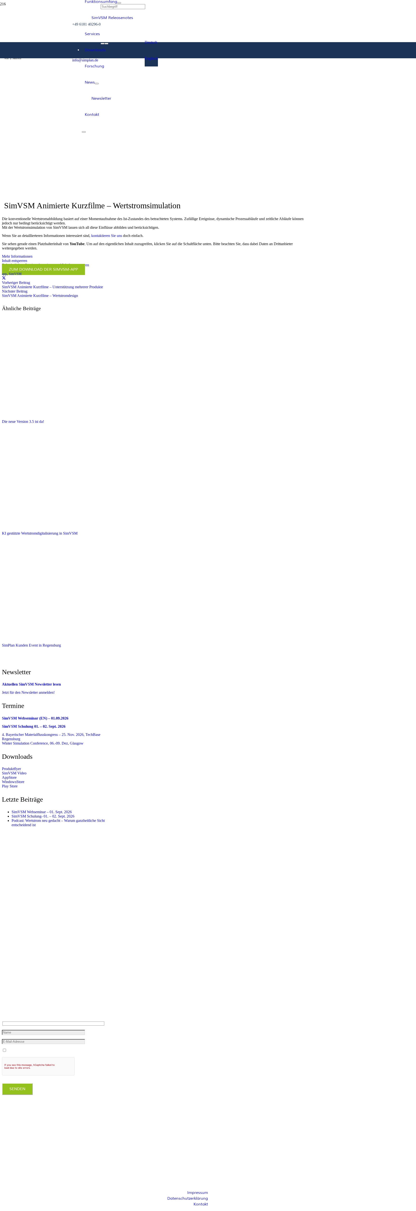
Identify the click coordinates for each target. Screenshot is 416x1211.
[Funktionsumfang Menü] (119, 3)
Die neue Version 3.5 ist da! (23, 421)
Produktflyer (11, 769)
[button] (151, 42)
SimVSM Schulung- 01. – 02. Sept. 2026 (43, 816)
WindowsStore (13, 782)
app (4, 274)
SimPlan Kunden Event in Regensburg (31, 645)
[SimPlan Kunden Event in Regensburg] (74, 637)
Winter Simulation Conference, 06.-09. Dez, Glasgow (43, 743)
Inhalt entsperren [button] (14, 261)
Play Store (10, 786)
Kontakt (201, 1204)
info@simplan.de (17, 1001)
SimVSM (15, 274)
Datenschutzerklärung (187, 1198)
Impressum (197, 1192)
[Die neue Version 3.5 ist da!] (74, 413)
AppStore (9, 777)
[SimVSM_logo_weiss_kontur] (36, 97)
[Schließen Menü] (84, 132)
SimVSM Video (14, 773)
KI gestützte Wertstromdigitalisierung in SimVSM (40, 533)
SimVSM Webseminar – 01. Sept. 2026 (42, 812)
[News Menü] (97, 83)
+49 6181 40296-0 (18, 991)
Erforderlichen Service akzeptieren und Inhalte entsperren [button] (45, 265)
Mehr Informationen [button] (17, 256)
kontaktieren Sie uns (106, 236)
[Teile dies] (4, 278)
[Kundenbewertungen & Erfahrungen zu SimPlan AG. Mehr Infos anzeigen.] (21, 1143)
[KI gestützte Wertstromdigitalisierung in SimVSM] (74, 525)
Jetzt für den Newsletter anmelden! (28, 692)
